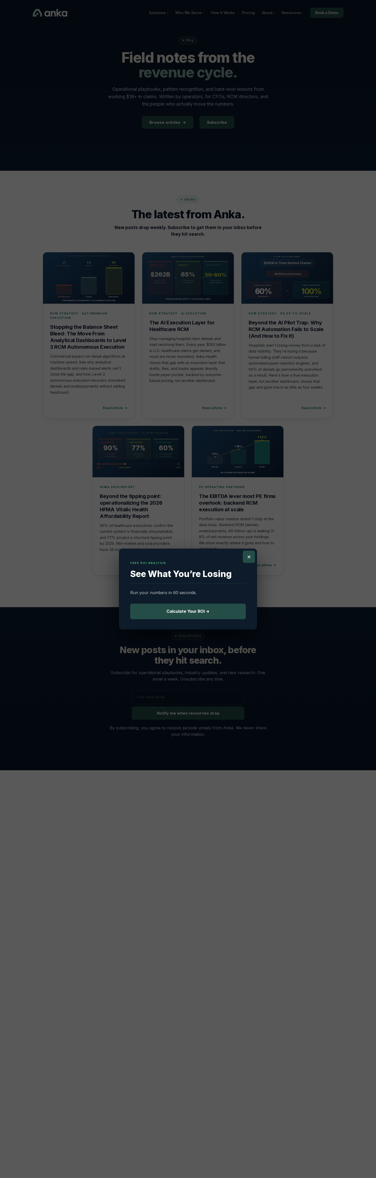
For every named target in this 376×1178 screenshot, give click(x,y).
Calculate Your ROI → (188, 611)
